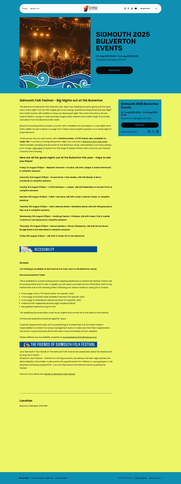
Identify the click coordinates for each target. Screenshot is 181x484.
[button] (42, 478)
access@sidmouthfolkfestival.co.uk (80, 337)
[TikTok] (132, 8)
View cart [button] (156, 8)
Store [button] (25, 8)
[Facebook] (125, 8)
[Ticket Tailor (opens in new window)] (140, 478)
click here (37, 148)
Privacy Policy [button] (61, 478)
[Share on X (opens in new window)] (153, 131)
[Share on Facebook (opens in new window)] (149, 131)
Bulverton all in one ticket (95, 141)
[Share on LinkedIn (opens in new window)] (157, 131)
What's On (34, 8)
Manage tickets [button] (145, 8)
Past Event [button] (114, 70)
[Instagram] (128, 8)
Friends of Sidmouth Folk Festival (59, 374)
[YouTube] (136, 8)
